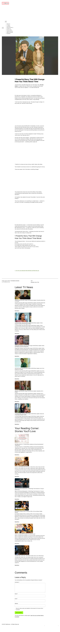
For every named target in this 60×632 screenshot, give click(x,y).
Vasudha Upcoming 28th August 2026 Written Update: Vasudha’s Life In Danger (29, 392)
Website (16, 603)
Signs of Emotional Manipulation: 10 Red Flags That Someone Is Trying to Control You (29, 489)
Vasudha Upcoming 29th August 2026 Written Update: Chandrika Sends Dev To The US (30, 301)
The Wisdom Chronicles (15, 280)
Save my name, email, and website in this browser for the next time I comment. (29, 609)
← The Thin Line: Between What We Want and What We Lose (27, 270)
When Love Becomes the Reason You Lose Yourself (25, 534)
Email (16, 598)
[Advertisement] (30, 12)
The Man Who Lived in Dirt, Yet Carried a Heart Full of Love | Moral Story (29, 555)
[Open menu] (3, 28)
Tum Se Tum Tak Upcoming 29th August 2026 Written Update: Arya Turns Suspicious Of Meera (29, 369)
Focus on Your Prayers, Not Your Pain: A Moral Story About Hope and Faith (29, 466)
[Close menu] (6, 21)
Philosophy (33, 282)
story (36, 282)
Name (16, 593)
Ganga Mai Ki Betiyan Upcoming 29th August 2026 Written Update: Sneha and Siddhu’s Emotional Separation (29, 346)
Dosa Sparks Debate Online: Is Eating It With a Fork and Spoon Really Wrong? (28, 512)
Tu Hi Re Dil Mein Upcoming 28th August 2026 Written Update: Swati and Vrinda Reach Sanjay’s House (29, 414)
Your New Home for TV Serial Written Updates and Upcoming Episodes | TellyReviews (29, 445)
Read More (17, 310)
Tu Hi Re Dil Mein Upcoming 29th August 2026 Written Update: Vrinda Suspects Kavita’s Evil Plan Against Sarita (28, 323)
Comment (17, 582)
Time (38, 282)
